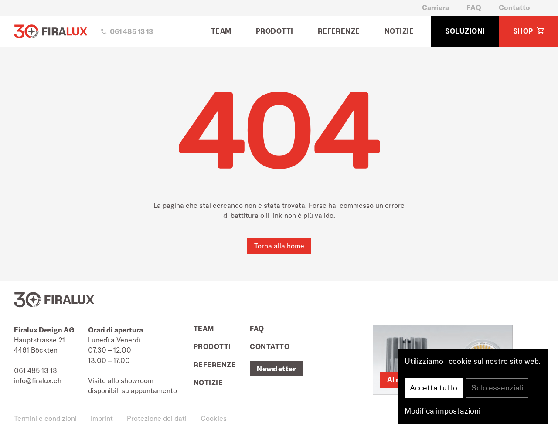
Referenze (339, 31)
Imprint (102, 418)
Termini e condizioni (45, 418)
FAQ (473, 7)
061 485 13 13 (35, 370)
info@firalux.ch (37, 380)
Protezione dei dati (157, 418)
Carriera (435, 7)
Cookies (214, 418)
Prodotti (274, 31)
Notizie (399, 31)
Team (221, 31)
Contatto (514, 7)
